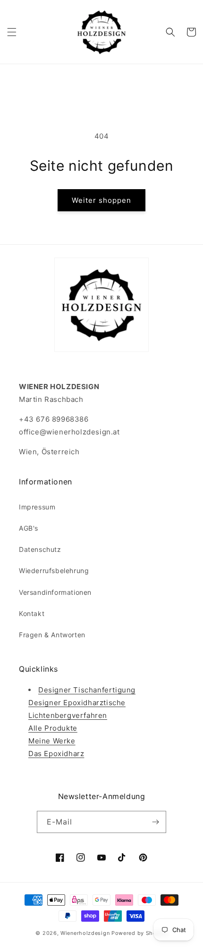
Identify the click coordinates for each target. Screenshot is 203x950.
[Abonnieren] (155, 822)
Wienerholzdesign (85, 933)
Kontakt (31, 613)
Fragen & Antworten (52, 635)
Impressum (37, 507)
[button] (11, 32)
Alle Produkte (52, 728)
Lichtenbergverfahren (67, 715)
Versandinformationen (55, 592)
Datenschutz (40, 549)
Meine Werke (52, 740)
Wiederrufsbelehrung (54, 571)
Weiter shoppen (101, 200)
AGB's (28, 528)
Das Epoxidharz (56, 753)
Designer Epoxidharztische (77, 702)
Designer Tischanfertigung (86, 689)
